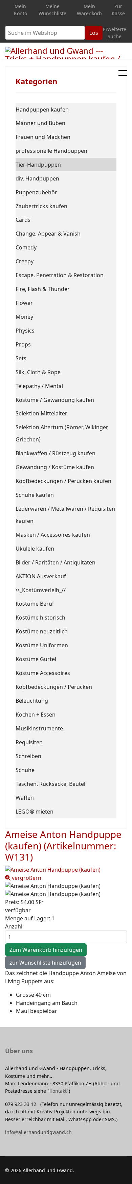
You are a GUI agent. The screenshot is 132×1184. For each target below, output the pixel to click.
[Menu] (122, 73)
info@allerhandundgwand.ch (38, 1132)
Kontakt (58, 1091)
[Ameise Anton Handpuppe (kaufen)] (66, 886)
